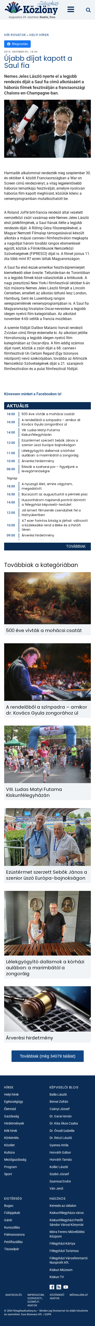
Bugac (8, 1205)
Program (10, 1167)
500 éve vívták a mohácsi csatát (48, 414)
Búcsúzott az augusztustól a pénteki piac (55, 494)
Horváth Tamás (61, 1159)
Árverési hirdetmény (38, 461)
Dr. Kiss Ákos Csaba (64, 1123)
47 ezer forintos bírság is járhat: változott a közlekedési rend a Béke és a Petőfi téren (55, 525)
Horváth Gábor (60, 1152)
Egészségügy (13, 1101)
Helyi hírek (39, 35)
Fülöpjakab (12, 1213)
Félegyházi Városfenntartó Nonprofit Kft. (69, 1260)
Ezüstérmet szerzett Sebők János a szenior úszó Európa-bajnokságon (50, 442)
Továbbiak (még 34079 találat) (47, 1056)
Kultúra (9, 1152)
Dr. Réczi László (61, 1138)
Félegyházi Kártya (62, 1243)
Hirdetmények (14, 1123)
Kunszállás (12, 1227)
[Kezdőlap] (31, 7)
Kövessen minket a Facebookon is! (32, 394)
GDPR (48, 1314)
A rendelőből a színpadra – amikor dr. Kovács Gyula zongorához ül (51, 422)
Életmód (10, 1109)
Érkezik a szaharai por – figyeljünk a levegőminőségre (50, 469)
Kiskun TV (57, 1277)
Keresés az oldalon (63, 1205)
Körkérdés (11, 1138)
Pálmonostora (14, 1234)
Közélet (9, 1145)
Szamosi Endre (60, 1181)
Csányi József (60, 1109)
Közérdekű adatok (57, 1296)
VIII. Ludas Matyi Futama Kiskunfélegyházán (41, 432)
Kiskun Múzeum (61, 1270)
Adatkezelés (13, 1294)
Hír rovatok (15, 35)
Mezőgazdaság (15, 1159)
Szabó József (59, 1174)
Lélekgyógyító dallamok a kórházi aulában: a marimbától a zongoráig (50, 453)
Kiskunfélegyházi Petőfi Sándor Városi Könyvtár (67, 1222)
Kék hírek (10, 1131)
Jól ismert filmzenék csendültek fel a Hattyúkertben (51, 512)
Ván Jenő (56, 1188)
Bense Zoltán (59, 1101)
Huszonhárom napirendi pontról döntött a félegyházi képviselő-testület (54, 502)
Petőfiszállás (13, 1242)
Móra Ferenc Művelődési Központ (67, 1234)
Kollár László (59, 1167)
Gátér (8, 1220)
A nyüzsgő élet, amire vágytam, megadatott (47, 486)
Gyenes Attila (59, 1145)
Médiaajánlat (79, 1294)
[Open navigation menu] (70, 10)
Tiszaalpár (11, 1249)
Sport (8, 1174)
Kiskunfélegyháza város (67, 1213)
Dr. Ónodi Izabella (62, 1131)
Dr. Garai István (61, 1116)
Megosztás (20, 44)
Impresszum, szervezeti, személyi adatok (35, 1300)
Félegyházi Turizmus (64, 1251)
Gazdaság (11, 1116)
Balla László (58, 1094)
